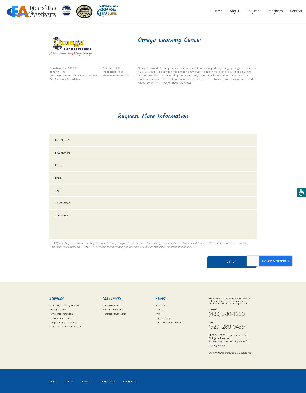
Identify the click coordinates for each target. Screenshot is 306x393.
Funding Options (57, 309)
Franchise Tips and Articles (169, 322)
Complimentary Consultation (63, 322)
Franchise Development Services (65, 326)
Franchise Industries (113, 309)
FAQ (158, 313)
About (234, 11)
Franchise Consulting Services (64, 305)
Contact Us (161, 309)
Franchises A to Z (111, 305)
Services (253, 11)
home (53, 381)
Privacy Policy (158, 246)
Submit (232, 262)
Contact (296, 11)
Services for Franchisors (61, 313)
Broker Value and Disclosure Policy (229, 341)
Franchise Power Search (114, 313)
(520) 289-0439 (227, 326)
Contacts (130, 381)
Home (217, 11)
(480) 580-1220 (227, 314)
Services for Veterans (59, 318)
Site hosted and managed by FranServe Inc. (230, 352)
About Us (160, 305)
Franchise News (163, 318)
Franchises (275, 11)
